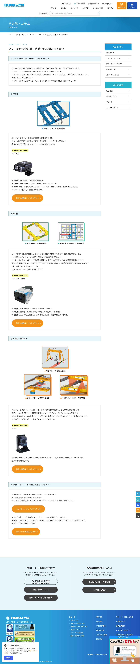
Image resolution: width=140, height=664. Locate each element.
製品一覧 (54, 8)
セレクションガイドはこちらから (28, 509)
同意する (8, 658)
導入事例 (64, 8)
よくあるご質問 (98, 8)
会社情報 (86, 8)
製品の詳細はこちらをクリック (27, 198)
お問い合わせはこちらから (26, 531)
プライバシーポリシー (101, 654)
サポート (109, 102)
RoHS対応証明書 (99, 590)
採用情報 (110, 8)
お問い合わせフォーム (41, 589)
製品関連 (109, 91)
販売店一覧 (75, 8)
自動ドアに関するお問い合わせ (40, 597)
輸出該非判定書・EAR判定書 (99, 581)
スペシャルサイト (112, 107)
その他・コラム (111, 96)
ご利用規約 (90, 654)
